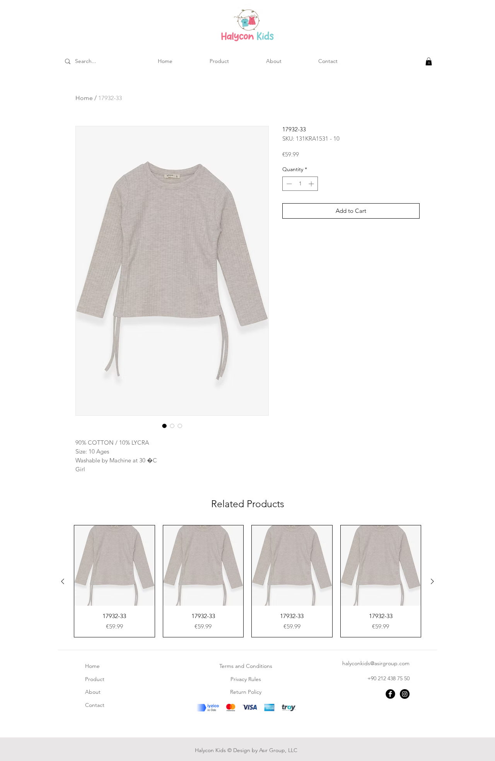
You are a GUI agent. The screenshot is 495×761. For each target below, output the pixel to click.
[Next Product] (432, 581)
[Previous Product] (62, 581)
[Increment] (312, 183)
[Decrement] (288, 183)
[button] (428, 61)
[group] (247, 581)
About (93, 691)
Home (84, 98)
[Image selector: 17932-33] (164, 426)
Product (94, 679)
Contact (94, 705)
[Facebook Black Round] (390, 694)
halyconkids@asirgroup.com (376, 663)
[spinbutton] (300, 183)
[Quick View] (114, 565)
